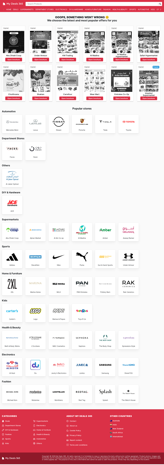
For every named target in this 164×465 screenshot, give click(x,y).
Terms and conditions (78, 445)
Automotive (143, 9)
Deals (15, 9)
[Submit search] (160, 4)
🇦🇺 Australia (115, 421)
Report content (76, 440)
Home (8, 9)
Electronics (61, 9)
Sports (132, 9)
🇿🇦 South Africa (116, 433)
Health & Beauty (119, 9)
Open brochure (13, 60)
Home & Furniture (93, 9)
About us (73, 426)
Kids (153, 9)
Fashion (107, 9)
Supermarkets (26, 9)
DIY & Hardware (76, 9)
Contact (73, 421)
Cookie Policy (75, 431)
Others (39, 443)
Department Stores (44, 9)
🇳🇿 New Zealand (116, 429)
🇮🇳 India (113, 425)
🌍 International (116, 437)
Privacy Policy (75, 435)
